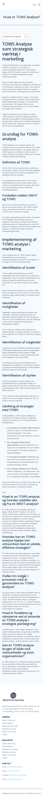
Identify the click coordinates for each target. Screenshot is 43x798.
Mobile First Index (9, 732)
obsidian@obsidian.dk (15, 767)
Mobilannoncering (9, 729)
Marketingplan (7, 723)
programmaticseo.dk (14, 779)
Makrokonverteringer (10, 726)
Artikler (5, 734)
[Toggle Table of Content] (24, 37)
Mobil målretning (8, 720)
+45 (13, 771)
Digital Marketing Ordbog (18, 775)
